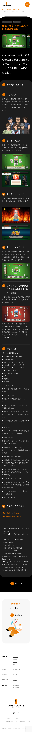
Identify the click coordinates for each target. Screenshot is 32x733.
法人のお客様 (16, 685)
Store (11, 517)
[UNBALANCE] (6, 4)
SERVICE (8, 9)
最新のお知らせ (16, 669)
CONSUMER (16, 9)
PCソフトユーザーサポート (23, 721)
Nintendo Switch (9, 517)
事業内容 (15, 659)
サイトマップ (10, 718)
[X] (14, 713)
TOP (3, 9)
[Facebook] (18, 713)
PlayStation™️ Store (10, 513)
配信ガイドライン (20, 718)
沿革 (14, 664)
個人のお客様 (16, 687)
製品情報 (15, 674)
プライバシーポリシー (7, 721)
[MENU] (27, 4)
